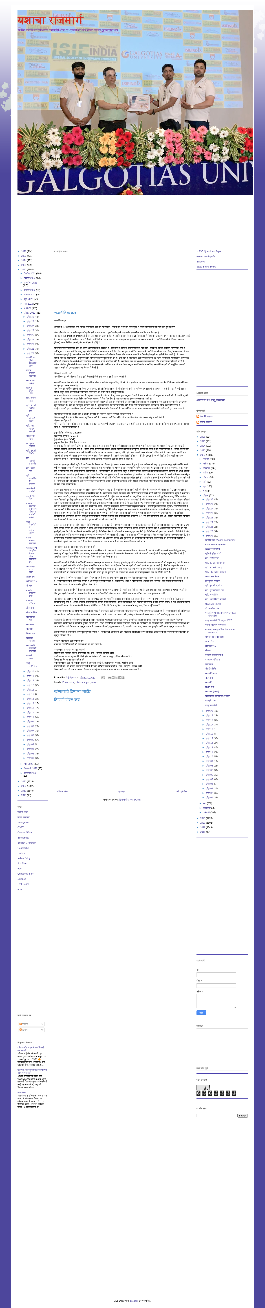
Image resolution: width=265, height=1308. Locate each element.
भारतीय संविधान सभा (30, 593)
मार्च (205, 803)
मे (204, 491)
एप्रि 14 (31, 699)
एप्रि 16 (31, 689)
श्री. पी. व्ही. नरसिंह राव (31, 408)
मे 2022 (28, 308)
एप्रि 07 (31, 730)
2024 (24, 260)
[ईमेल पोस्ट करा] (103, 677)
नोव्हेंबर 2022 (30, 278)
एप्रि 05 (31, 740)
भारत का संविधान (30, 602)
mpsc (87, 682)
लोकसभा (30, 607)
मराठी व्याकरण (23, 817)
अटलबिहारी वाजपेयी (31, 490)
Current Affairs (24, 832)
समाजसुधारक (23, 822)
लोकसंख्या (21, 1092)
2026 (24, 251)
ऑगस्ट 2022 (30, 294)
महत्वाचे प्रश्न (29, 657)
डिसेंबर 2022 (30, 273)
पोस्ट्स (25, 1024)
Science (21, 879)
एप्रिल (206, 495)
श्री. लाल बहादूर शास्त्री (30, 428)
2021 (24, 781)
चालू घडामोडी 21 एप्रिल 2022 (31, 527)
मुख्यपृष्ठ (121, 791)
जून (205, 486)
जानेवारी (206, 812)
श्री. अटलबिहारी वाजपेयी (215, 599)
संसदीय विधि (31, 612)
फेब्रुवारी (207, 808)
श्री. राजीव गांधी (31, 399)
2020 (24, 786)
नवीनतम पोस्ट (62, 791)
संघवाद (29, 585)
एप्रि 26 (31, 330)
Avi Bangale (206, 416)
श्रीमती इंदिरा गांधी (29, 390)
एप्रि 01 (31, 758)
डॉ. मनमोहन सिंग (31, 497)
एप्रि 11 (31, 712)
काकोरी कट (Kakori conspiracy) (31, 361)
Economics (68, 682)
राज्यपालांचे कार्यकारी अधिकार (31, 648)
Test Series (23, 884)
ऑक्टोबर (207, 468)
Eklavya (200, 261)
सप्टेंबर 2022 (30, 290)
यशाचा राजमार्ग (50, 20)
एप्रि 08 (31, 726)
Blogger (134, 1301)
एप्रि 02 (31, 753)
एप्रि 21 (31, 353)
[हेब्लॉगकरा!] (113, 677)
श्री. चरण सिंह (30, 469)
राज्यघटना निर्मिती (30, 382)
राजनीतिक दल (30, 618)
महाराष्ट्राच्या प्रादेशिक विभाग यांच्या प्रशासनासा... (31, 555)
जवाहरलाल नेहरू (30, 437)
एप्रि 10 (31, 717)
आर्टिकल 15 (31, 581)
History (79, 682)
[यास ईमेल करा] (109, 677)
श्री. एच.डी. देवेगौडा (31, 452)
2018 (24, 795)
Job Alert (22, 863)
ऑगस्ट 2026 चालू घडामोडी (210, 400)
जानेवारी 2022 (30, 773)
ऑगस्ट (206, 477)
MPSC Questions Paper (209, 251)
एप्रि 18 (31, 680)
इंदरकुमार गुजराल (30, 445)
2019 (24, 790)
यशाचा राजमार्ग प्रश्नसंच (31, 373)
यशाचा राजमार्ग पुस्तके (205, 256)
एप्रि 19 (31, 676)
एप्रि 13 (31, 703)
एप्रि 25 (31, 335)
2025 (24, 256)
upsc (93, 682)
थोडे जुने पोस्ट (181, 791)
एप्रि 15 (31, 694)
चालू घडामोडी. (31, 664)
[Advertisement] (125, 221)
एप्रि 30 (31, 316)
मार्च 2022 (29, 764)
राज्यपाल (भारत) (30, 639)
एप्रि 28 (31, 321)
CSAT (20, 827)
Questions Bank (25, 873)
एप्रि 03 (31, 749)
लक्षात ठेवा (30, 576)
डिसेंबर (206, 459)
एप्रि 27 (31, 326)
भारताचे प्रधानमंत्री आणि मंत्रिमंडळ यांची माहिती (31, 510)
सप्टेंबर (206, 472)
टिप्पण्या (25, 1029)
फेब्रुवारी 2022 (31, 768)
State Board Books (206, 266)
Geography (23, 848)
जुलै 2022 (29, 299)
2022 (24, 269)
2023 (24, 265)
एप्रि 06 (31, 735)
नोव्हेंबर (206, 463)
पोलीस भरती (22, 812)
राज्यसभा (30, 624)
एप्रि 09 (31, 721)
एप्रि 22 (31, 348)
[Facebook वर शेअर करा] (120, 677)
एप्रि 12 (31, 708)
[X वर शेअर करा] (116, 677)
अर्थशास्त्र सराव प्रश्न (30, 569)
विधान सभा (30, 633)
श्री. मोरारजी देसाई (31, 418)
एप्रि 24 (31, 339)
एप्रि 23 (31, 344)
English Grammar (26, 842)
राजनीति (29, 629)
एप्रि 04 (31, 744)
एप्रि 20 (31, 671)
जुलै (205, 481)
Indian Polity (23, 858)
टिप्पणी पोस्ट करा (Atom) (130, 799)
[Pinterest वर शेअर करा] (123, 677)
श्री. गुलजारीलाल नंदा (31, 461)
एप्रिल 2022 (30, 312)
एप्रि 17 (31, 685)
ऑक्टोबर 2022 (30, 282)
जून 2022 (28, 303)
